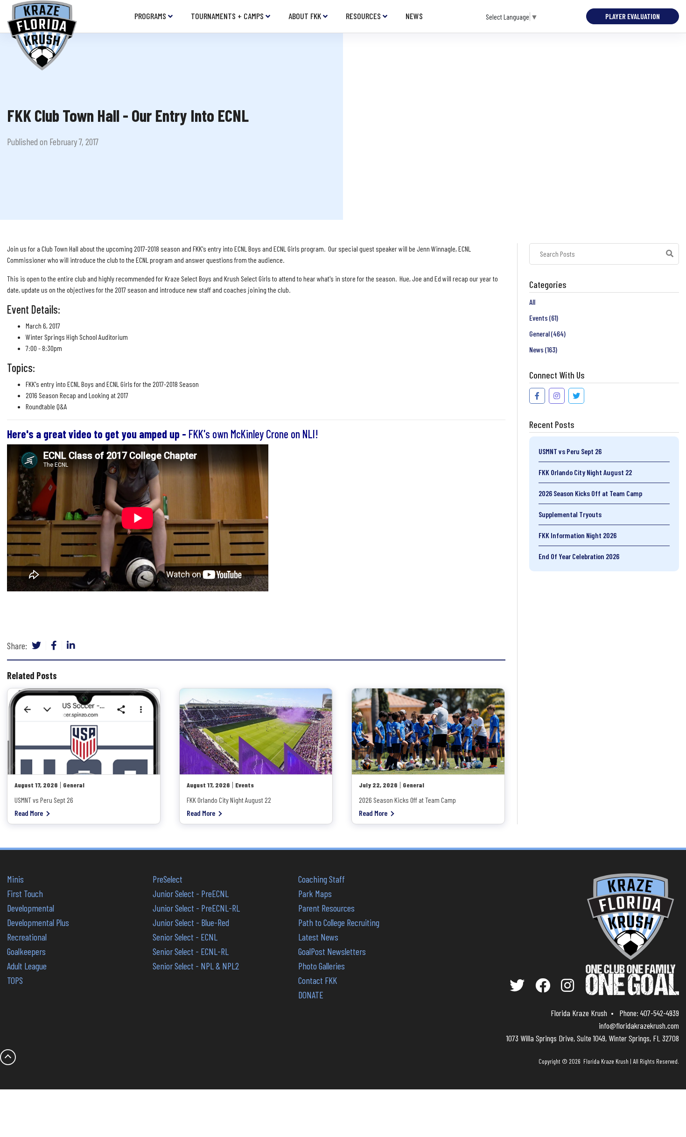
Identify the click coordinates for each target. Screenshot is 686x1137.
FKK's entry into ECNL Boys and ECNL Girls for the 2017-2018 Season (112, 383)
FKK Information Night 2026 (577, 535)
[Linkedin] (71, 645)
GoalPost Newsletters (332, 951)
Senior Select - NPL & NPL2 (196, 965)
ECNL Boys (247, 248)
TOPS (15, 980)
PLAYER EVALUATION (632, 16)
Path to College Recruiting (338, 922)
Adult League (27, 965)
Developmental (30, 907)
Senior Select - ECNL (185, 936)
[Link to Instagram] (557, 396)
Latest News (318, 936)
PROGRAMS (150, 16)
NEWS (414, 16)
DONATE (310, 994)
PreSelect (167, 878)
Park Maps (315, 893)
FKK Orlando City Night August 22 (585, 472)
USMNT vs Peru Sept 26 (570, 451)
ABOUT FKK (304, 16)
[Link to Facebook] (537, 396)
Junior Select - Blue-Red (191, 922)
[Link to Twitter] (576, 396)
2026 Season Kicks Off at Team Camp (590, 493)
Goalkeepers (26, 951)
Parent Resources (326, 907)
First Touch (25, 893)
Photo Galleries (321, 965)
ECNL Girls (286, 248)
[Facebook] (54, 645)
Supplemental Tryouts (570, 514)
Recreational (27, 936)
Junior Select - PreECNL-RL (196, 907)
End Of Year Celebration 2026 (579, 556)
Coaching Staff (321, 878)
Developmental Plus (38, 922)
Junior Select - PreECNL (191, 893)
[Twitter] (36, 645)
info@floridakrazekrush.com (639, 1025)
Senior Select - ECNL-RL (191, 951)
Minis (15, 878)
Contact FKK (317, 980)
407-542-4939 (659, 1013)
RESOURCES (363, 16)
